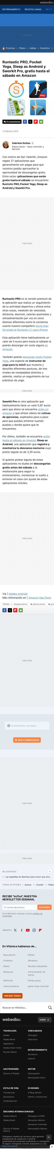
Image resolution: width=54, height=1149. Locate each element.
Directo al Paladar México (11, 1129)
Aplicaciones (39, 604)
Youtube (27, 929)
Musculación (9, 955)
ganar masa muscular (38, 986)
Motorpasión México (37, 1128)
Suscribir (44, 907)
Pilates (22, 48)
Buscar (50, 1007)
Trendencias (9, 1092)
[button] (22, 143)
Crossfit (40, 885)
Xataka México (10, 1116)
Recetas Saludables (37, 966)
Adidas (33, 48)
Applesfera (8, 1043)
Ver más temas (12, 996)
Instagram (34, 929)
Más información (10, 1146)
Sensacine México (36, 1120)
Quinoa (28, 885)
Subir (43, 1019)
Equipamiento (20, 604)
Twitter (30, 122)
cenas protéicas (11, 986)
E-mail (41, 122)
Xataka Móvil (9, 1039)
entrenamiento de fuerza (36, 973)
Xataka (6, 1035)
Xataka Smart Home (12, 1048)
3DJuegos (32, 1035)
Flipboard (36, 122)
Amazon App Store (39, 597)
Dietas (6, 966)
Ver (28, 740)
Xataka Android (18, 593)
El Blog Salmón (35, 1092)
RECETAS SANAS (33, 9)
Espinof (31, 1058)
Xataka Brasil (9, 1120)
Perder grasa (34, 980)
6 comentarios (13, 121)
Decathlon (45, 48)
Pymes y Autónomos (37, 1097)
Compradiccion (10, 1101)
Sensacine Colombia (37, 1124)
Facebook (25, 122)
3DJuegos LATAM (36, 1116)
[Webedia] (47, 2)
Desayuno (8, 972)
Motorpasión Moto (36, 1077)
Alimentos (32, 960)
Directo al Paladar (11, 1073)
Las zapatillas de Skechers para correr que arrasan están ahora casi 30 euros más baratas (29, 877)
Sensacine (33, 1054)
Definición (8, 980)
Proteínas (10, 48)
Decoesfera (8, 1097)
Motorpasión (34, 1073)
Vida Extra (32, 1039)
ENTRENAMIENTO (11, 9)
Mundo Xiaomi (9, 1052)
